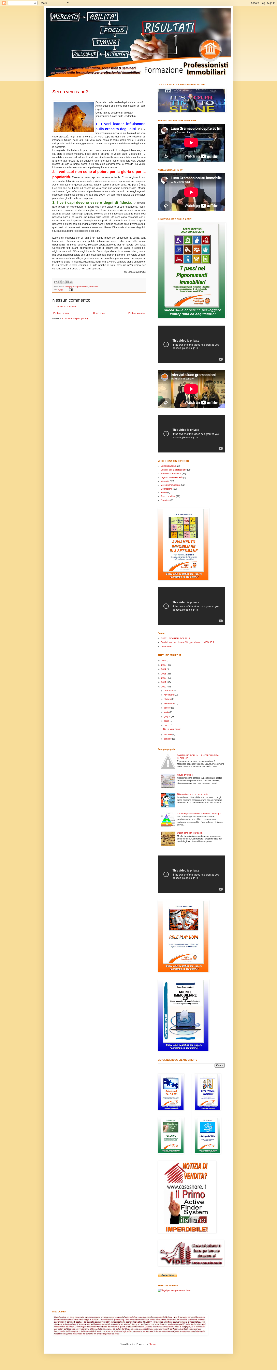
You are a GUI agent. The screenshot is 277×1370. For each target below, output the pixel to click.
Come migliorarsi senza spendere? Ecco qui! (199, 813)
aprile (167, 721)
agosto (167, 707)
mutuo (164, 492)
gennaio (168, 739)
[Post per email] (70, 289)
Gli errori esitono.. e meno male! (192, 794)
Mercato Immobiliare (170, 485)
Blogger (152, 1344)
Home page (99, 313)
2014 (164, 669)
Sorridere (165, 500)
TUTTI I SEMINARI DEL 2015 (175, 638)
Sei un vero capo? (70, 91)
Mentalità (93, 286)
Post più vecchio (136, 313)
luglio (166, 712)
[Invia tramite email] (56, 282)
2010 (164, 686)
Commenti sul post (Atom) (75, 318)
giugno (167, 716)
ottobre (167, 699)
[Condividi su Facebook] (67, 282)
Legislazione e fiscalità (172, 477)
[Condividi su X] (63, 282)
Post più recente (61, 313)
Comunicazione (168, 466)
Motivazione (166, 489)
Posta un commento (67, 306)
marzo (167, 725)
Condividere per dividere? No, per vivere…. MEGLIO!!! (187, 642)
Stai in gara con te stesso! (190, 833)
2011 (164, 682)
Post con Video (168, 496)
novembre (169, 695)
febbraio (168, 734)
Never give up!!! (185, 775)
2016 (164, 660)
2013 (164, 673)
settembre (169, 703)
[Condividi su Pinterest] (71, 282)
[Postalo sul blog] (60, 282)
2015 (164, 665)
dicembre (169, 690)
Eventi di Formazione (171, 473)
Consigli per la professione (75, 286)
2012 (164, 678)
